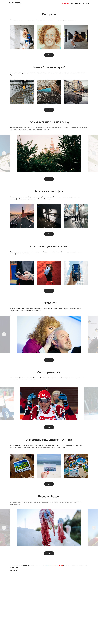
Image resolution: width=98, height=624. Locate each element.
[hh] (16, 570)
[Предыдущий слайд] (4, 153)
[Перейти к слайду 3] (48, 544)
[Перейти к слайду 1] (46, 418)
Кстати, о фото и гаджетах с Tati (53, 565)
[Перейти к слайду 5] (51, 418)
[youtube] (11, 570)
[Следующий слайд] (94, 153)
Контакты (86, 3)
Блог (72, 3)
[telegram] (14, 570)
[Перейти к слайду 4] (49, 544)
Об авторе (78, 3)
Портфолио (65, 3)
